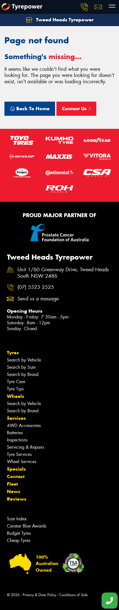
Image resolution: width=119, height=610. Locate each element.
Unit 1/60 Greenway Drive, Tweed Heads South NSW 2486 (63, 273)
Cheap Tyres (18, 540)
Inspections (17, 440)
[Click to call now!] (84, 7)
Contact (16, 476)
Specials (16, 469)
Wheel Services (21, 462)
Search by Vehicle (24, 360)
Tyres (13, 353)
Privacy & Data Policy (39, 595)
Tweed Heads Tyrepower (64, 20)
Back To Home (32, 109)
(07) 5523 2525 (35, 287)
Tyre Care (16, 382)
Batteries (15, 433)
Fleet (12, 484)
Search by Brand (22, 374)
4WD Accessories (24, 425)
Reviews (16, 499)
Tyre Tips (15, 389)
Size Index (17, 519)
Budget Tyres (19, 533)
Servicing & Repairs (25, 447)
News (13, 491)
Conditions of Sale (73, 595)
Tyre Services (19, 454)
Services (16, 418)
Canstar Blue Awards (26, 526)
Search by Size (21, 367)
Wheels (15, 396)
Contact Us (75, 109)
